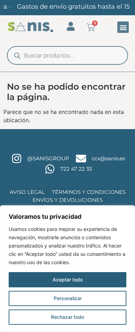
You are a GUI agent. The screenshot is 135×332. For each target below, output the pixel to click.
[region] (67, 268)
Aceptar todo (68, 279)
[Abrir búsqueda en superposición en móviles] (67, 55)
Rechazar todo (67, 317)
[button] (123, 27)
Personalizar (68, 298)
